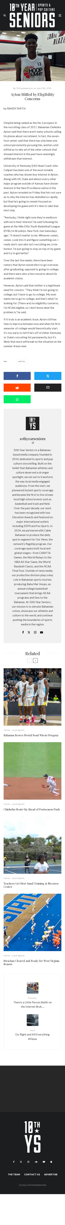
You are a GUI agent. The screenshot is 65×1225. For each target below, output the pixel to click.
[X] (21, 1162)
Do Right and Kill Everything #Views (32, 1034)
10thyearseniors (33, 438)
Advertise (50, 1174)
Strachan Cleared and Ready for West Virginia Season (31, 962)
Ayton (22, 361)
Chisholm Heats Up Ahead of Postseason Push (32, 809)
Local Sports (18, 730)
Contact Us (32, 1174)
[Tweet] (47, 376)
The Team (14, 1174)
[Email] (47, 388)
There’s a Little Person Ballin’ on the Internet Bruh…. (32, 1002)
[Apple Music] (51, 1162)
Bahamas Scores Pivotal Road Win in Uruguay (31, 735)
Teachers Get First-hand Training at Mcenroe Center (31, 885)
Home (7, 730)
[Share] (17, 376)
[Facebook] (13, 1162)
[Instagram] (28, 1162)
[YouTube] (44, 1162)
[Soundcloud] (36, 1162)
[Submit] (17, 388)
